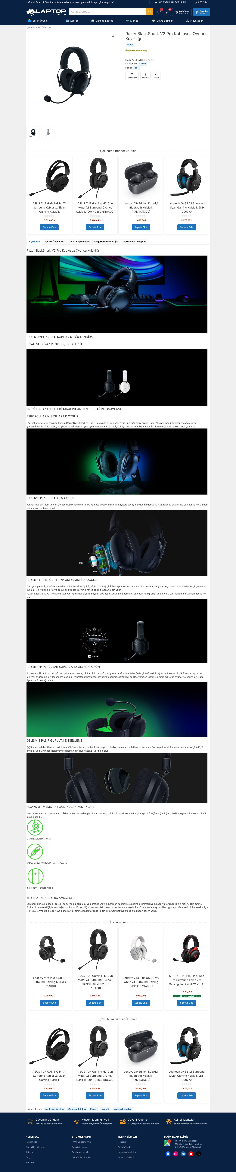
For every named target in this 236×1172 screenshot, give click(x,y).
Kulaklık (47, 27)
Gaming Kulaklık (77, 1109)
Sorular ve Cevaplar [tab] (134, 241)
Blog (28, 1157)
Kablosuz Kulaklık (54, 1109)
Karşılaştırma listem (127, 1152)
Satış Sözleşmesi (80, 1147)
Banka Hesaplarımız (35, 1147)
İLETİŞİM (202, 2)
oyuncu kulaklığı (122, 1109)
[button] (113, 35)
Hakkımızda (31, 1142)
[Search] (149, 11)
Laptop (74, 20)
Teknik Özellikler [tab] (54, 241)
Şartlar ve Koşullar (81, 1152)
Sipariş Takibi (124, 1147)
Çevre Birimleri (165, 20)
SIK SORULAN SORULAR (172, 2)
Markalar (30, 1162)
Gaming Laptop (104, 20)
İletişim (29, 1152)
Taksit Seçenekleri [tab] (79, 241)
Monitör (134, 20)
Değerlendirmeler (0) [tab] (106, 241)
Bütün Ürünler (40, 20)
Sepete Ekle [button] (49, 227)
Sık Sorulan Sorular (81, 1157)
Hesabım (122, 1142)
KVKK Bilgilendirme (81, 1142)
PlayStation (196, 20)
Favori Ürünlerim (126, 1157)
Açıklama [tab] (34, 241)
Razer (130, 44)
